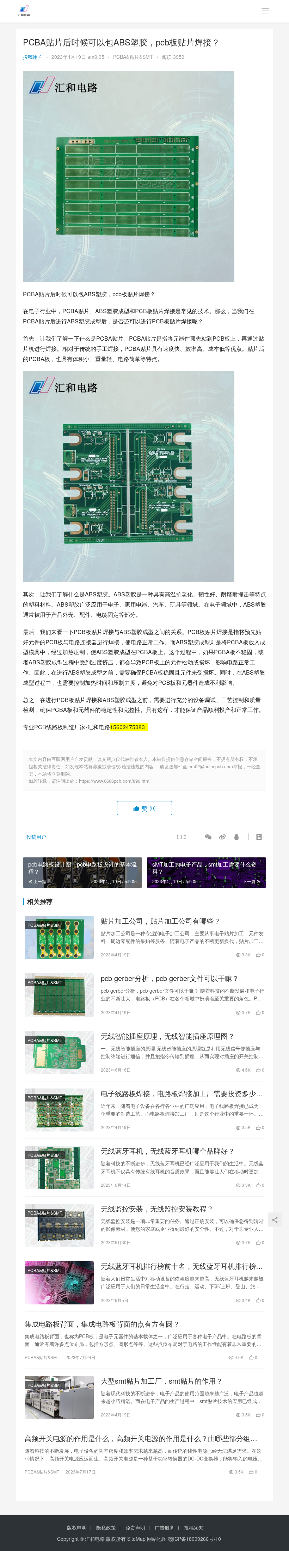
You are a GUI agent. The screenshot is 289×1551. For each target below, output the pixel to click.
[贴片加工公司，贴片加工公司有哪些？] (59, 937)
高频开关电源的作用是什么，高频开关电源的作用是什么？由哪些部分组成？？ (137, 1438)
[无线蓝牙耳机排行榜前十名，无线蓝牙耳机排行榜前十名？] (59, 1282)
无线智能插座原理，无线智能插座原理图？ (168, 1036)
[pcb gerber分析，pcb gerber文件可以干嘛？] (59, 994)
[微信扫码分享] (208, 836)
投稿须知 (194, 1527)
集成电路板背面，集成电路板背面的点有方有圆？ (102, 1324)
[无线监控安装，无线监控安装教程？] (59, 1225)
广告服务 (164, 1527)
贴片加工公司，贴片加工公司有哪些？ (161, 921)
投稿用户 (33, 56)
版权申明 (77, 1527)
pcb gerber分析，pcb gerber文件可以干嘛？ (170, 978)
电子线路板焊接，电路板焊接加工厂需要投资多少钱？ (178, 1093)
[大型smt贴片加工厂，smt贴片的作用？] (59, 1397)
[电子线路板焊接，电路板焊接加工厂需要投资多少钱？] (59, 1109)
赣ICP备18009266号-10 (194, 1538)
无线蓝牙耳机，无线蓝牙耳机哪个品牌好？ (168, 1151)
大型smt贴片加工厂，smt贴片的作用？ (162, 1381)
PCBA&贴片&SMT (133, 56)
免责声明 (135, 1527)
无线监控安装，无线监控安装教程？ (157, 1209)
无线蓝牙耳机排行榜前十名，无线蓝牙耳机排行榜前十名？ (182, 1266)
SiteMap (136, 1538)
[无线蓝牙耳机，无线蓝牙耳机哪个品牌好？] (59, 1167)
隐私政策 (106, 1527)
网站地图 (157, 1538)
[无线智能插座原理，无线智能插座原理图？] (59, 1052)
